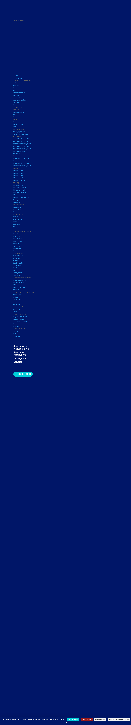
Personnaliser (100, 720)
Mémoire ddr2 (18, 178)
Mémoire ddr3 (18, 175)
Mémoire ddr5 (18, 170)
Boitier (15, 122)
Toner (15, 312)
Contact (17, 362)
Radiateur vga (17, 209)
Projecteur (16, 236)
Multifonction (17, 285)
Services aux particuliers (20, 354)
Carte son (16, 153)
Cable (15, 302)
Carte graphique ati (19, 132)
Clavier (15, 260)
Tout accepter (73, 720)
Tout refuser (86, 720)
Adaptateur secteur (19, 100)
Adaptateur (17, 299)
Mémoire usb (17, 195)
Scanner (16, 290)
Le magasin (19, 358)
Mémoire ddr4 (18, 173)
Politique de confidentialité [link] (119, 720)
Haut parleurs (17, 239)
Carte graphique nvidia (20, 134)
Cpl (14, 115)
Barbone (16, 95)
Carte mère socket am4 (21, 146)
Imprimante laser (19, 282)
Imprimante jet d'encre (20, 280)
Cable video (17, 304)
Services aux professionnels (21, 347)
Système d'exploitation (20, 321)
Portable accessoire (19, 105)
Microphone (19, 78)
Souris (15, 268)
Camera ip (16, 246)
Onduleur (16, 217)
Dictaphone (17, 248)
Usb (14, 226)
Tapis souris (17, 275)
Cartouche (16, 309)
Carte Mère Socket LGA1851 (22, 139)
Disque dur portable (19, 190)
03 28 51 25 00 (24, 374)
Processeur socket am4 (21, 163)
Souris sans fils (18, 263)
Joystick (15, 270)
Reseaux (16, 117)
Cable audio (17, 295)
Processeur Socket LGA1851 (22, 158)
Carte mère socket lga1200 (22, 149)
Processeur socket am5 (21, 161)
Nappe (15, 297)
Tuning (15, 331)
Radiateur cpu (17, 207)
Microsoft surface (19, 93)
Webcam (16, 243)
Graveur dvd (17, 202)
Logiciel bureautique (20, 317)
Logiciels (16, 324)
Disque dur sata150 (19, 188)
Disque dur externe (19, 192)
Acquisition (16, 224)
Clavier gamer (17, 258)
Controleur (16, 229)
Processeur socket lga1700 (22, 166)
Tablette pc (17, 97)
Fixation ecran (18, 251)
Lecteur (15, 222)
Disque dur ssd (18, 185)
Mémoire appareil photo (21, 197)
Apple (15, 90)
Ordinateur (16, 83)
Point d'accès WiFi (19, 112)
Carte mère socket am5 (21, 141)
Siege (15, 333)
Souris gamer (17, 265)
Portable (16, 88)
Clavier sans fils (18, 256)
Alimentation (17, 219)
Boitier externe (18, 124)
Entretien (16, 326)
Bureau (17, 76)
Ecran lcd (16, 234)
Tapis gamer (17, 273)
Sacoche (16, 102)
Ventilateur (16, 212)
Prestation (18, 336)
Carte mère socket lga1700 (22, 144)
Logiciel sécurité (18, 319)
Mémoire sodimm (19, 180)
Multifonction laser (19, 287)
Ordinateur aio (18, 85)
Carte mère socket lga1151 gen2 (24, 151)
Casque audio (17, 241)
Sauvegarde (17, 200)
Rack (14, 127)
